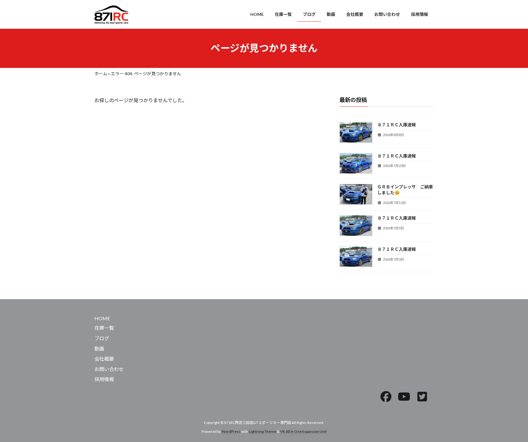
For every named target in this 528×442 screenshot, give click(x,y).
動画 (99, 348)
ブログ (101, 338)
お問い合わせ (109, 369)
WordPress (231, 431)
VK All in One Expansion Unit (303, 431)
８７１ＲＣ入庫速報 (396, 124)
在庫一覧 (104, 328)
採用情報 (104, 379)
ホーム (100, 73)
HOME (102, 318)
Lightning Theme (262, 431)
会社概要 (104, 359)
